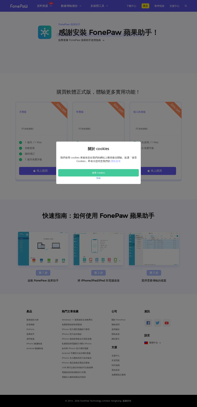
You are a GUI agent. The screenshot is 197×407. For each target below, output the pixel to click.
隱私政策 (116, 161)
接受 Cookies (98, 172)
